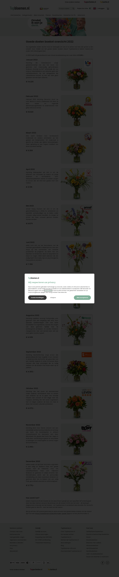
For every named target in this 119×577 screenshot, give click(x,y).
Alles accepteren (82, 297)
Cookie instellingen (37, 297)
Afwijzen (53, 297)
